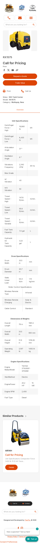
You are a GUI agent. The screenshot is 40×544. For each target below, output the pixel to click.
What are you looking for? (16, 25)
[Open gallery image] (20, 40)
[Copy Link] (17, 70)
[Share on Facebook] (4, 70)
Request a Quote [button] (20, 76)
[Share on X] (8, 70)
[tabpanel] (20, 41)
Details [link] (11, 467)
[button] (9, 18)
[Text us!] (32, 539)
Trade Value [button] (20, 83)
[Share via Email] (12, 70)
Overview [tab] (20, 110)
